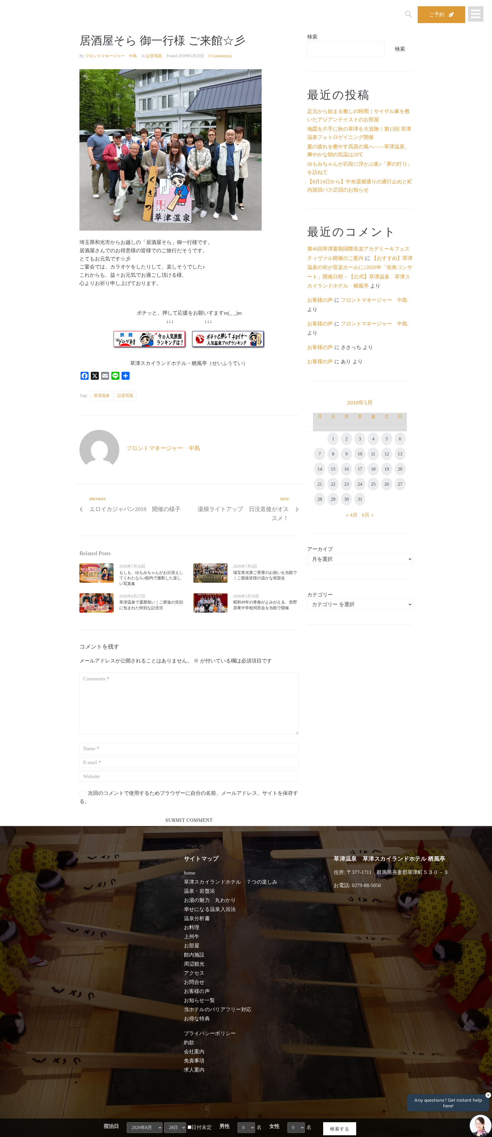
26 (386, 484)
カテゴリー (320, 595)
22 (333, 484)
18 (373, 469)
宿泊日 (111, 1126)
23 (346, 484)
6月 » (368, 515)
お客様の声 (320, 300)
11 (373, 453)
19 (386, 469)
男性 (225, 1126)
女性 (274, 1126)
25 (373, 484)
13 (400, 453)
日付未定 (201, 1127)
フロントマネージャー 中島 (111, 56)
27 (400, 484)
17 (360, 469)
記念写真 (154, 56)
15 (333, 469)
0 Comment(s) (220, 56)
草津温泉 (102, 395)
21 (319, 484)
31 (360, 499)
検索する (339, 1129)
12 (386, 453)
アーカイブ (320, 549)
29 (333, 499)
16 (346, 469)
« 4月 (352, 515)
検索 (312, 37)
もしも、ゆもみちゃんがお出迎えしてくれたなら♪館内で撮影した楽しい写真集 (151, 578)
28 (319, 499)
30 (346, 499)
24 (360, 484)
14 (319, 469)
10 (360, 453)
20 (400, 469)
